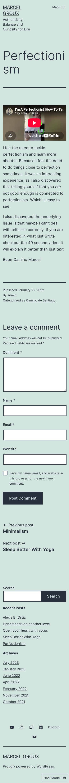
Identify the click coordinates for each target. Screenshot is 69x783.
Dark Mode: (52, 778)
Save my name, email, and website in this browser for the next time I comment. (36, 478)
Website (9, 449)
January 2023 (14, 669)
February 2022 (15, 689)
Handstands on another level (26, 624)
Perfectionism (14, 644)
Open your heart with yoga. (25, 630)
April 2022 (11, 682)
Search (9, 588)
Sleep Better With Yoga (21, 637)
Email (8, 425)
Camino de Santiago (41, 300)
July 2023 (11, 663)
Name (9, 400)
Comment (12, 352)
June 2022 (11, 676)
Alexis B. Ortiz (14, 617)
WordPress (45, 766)
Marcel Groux (21, 756)
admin (11, 295)
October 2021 (14, 702)
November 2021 (16, 695)
